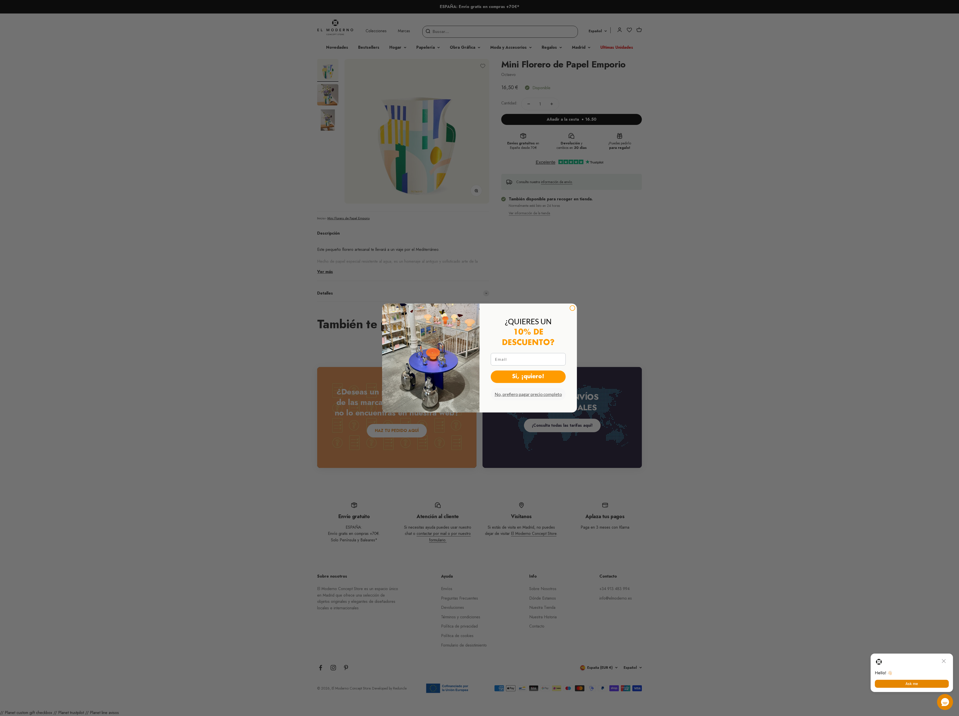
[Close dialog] (572, 308)
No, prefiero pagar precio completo (528, 394)
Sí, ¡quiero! (528, 377)
